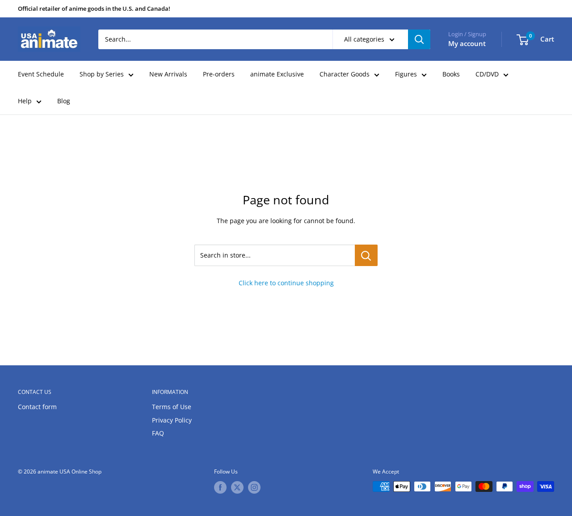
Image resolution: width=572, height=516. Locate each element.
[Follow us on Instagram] (254, 487)
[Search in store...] (366, 255)
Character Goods (345, 74)
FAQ (158, 433)
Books (451, 74)
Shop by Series (102, 74)
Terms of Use (171, 406)
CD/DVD (487, 74)
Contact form (37, 406)
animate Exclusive (277, 74)
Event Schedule (41, 74)
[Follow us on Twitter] (237, 487)
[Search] (419, 39)
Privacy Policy (172, 420)
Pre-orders (219, 74)
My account (467, 43)
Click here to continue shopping (286, 283)
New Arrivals (168, 74)
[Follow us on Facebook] (220, 487)
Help (25, 101)
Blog (63, 101)
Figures (406, 74)
